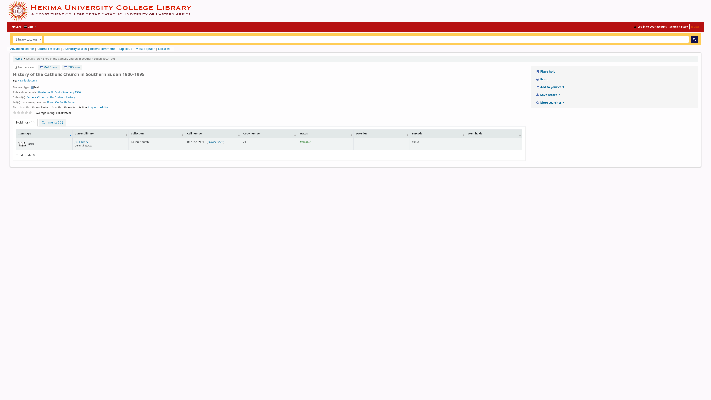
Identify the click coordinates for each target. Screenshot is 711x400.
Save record (549, 95)
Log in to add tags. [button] (99, 107)
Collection (137, 134)
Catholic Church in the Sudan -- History (50, 97)
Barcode (417, 134)
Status (304, 134)
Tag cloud (125, 49)
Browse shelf (215, 142)
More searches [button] (551, 103)
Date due (361, 134)
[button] (16, 27)
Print (544, 79)
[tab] (52, 122)
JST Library (81, 142)
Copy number (252, 134)
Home (18, 59)
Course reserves (48, 49)
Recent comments (103, 49)
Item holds (475, 134)
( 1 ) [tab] (25, 122)
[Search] (694, 39)
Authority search (75, 49)
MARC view (50, 67)
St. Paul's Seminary (62, 92)
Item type (25, 134)
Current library (84, 134)
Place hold (547, 71)
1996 (78, 92)
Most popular (145, 49)
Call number (195, 134)
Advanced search (22, 49)
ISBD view (73, 67)
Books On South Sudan (61, 102)
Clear (696, 27)
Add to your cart (552, 87)
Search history (679, 27)
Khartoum (43, 92)
